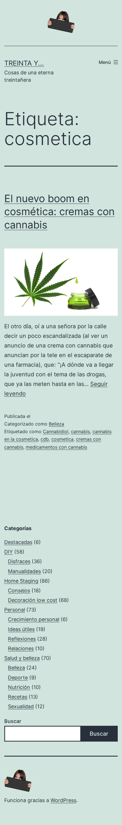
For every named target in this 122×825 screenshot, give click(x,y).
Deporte (18, 678)
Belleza (56, 424)
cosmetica (62, 439)
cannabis (80, 431)
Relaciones (21, 648)
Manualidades (24, 571)
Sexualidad (21, 706)
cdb (45, 439)
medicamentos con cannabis (56, 447)
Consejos (19, 590)
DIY (8, 552)
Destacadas (18, 542)
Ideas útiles (21, 629)
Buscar (12, 721)
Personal (14, 610)
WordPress (63, 800)
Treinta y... (24, 63)
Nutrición (19, 687)
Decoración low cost (32, 600)
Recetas (17, 697)
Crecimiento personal (33, 619)
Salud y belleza (22, 658)
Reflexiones (22, 639)
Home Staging (21, 581)
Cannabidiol (55, 431)
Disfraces (19, 561)
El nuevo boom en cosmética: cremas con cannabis (59, 211)
